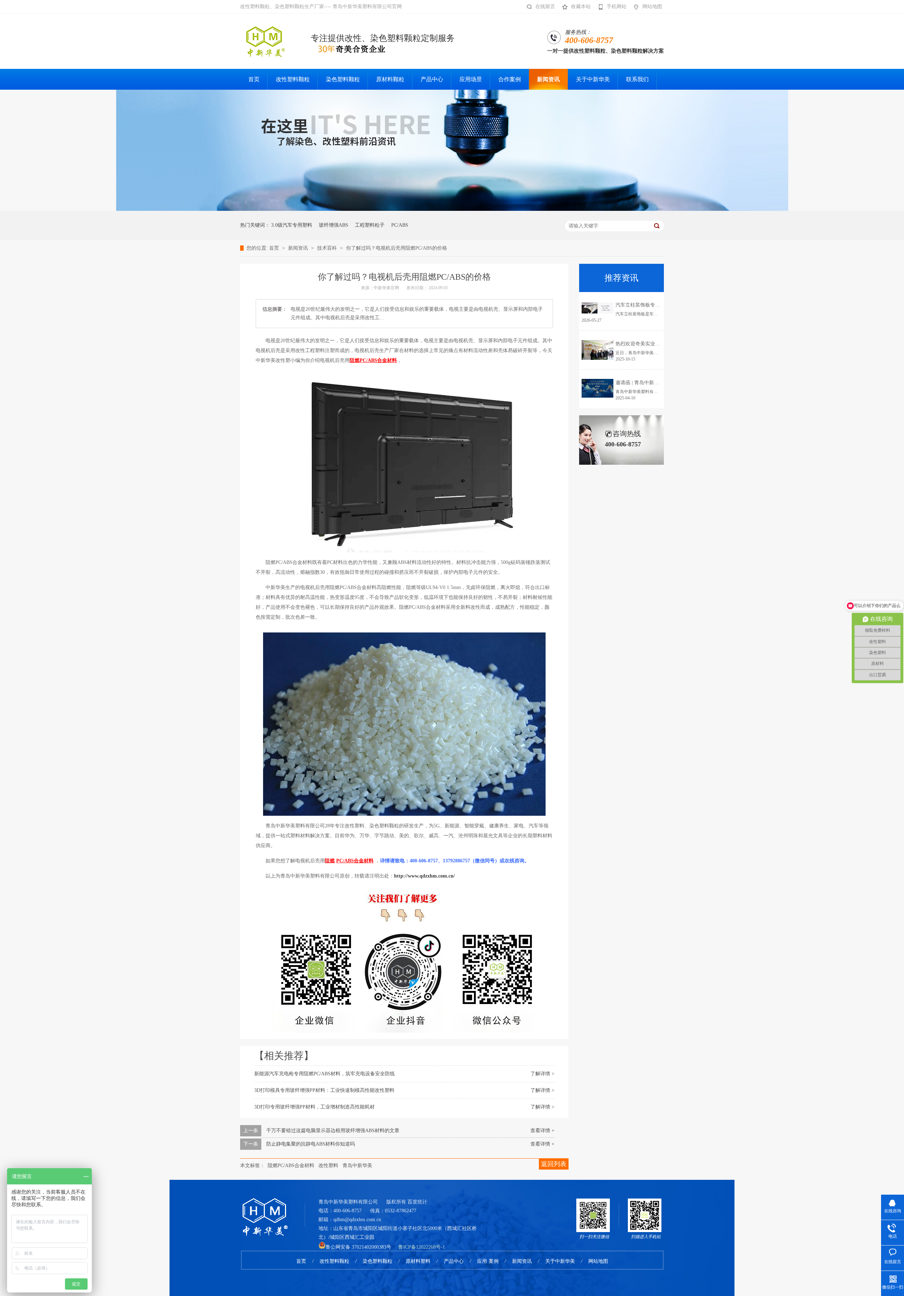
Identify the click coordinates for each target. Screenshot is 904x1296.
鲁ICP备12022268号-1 (421, 1247)
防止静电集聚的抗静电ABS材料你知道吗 (310, 1144)
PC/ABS (399, 225)
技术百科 (327, 248)
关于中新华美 (560, 1261)
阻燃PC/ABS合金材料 (291, 1165)
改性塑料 (328, 1165)
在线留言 (545, 6)
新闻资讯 (298, 248)
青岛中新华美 (357, 1165)
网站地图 (652, 6)
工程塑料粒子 (370, 225)
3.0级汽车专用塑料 (291, 225)
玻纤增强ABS (333, 225)
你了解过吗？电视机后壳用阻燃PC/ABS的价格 (396, 248)
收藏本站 (581, 6)
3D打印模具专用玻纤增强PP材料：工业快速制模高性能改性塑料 (324, 1090)
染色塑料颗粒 (377, 1261)
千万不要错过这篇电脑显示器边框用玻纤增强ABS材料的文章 (332, 1130)
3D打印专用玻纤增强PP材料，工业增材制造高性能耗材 (314, 1107)
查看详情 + (542, 1130)
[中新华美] (452, 209)
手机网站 (616, 6)
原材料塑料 (418, 1261)
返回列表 (553, 1163)
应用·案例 (488, 1261)
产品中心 (454, 1261)
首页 (274, 248)
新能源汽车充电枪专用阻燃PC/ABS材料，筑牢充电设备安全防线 (324, 1073)
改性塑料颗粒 (334, 1261)
